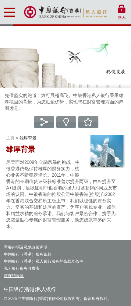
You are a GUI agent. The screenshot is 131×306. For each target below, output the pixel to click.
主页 (10, 137)
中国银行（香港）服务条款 (27, 254)
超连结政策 (14, 275)
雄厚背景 (28, 137)
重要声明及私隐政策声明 (26, 247)
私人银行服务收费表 (22, 268)
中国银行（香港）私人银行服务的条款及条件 (43, 261)
